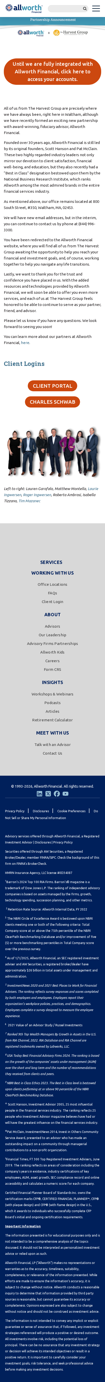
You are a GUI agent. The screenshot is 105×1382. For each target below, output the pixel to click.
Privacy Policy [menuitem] (14, 811)
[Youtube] (65, 794)
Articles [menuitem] (53, 711)
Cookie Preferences (71, 811)
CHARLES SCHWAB (52, 402)
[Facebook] (57, 794)
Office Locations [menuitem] (53, 584)
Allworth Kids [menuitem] (52, 652)
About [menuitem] (52, 614)
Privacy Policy (63, 842)
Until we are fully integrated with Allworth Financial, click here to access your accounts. (52, 71)
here (25, 342)
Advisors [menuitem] (52, 626)
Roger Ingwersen (37, 495)
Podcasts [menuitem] (52, 703)
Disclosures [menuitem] (41, 811)
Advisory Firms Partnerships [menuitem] (52, 643)
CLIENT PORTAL (52, 386)
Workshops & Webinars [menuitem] (53, 694)
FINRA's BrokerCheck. (32, 863)
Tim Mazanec (29, 501)
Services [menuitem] (51, 562)
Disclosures (43, 842)
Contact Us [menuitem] (52, 753)
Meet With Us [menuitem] (52, 732)
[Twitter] (48, 794)
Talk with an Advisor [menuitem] (52, 744)
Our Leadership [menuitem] (53, 635)
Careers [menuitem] (52, 661)
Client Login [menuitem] (52, 601)
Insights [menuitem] (52, 682)
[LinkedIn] (39, 794)
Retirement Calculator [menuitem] (52, 720)
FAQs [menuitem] (52, 593)
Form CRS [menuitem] (52, 669)
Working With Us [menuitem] (52, 572)
